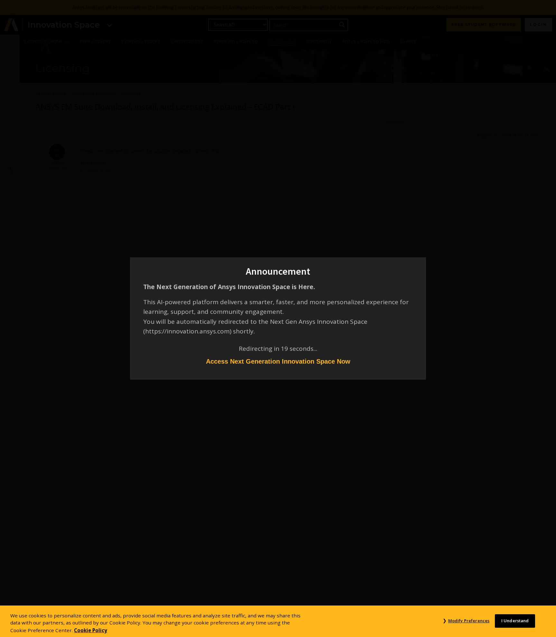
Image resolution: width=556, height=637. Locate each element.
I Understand (515, 621)
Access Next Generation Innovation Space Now (278, 361)
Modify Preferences (468, 621)
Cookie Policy (90, 630)
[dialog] (278, 318)
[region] (278, 621)
